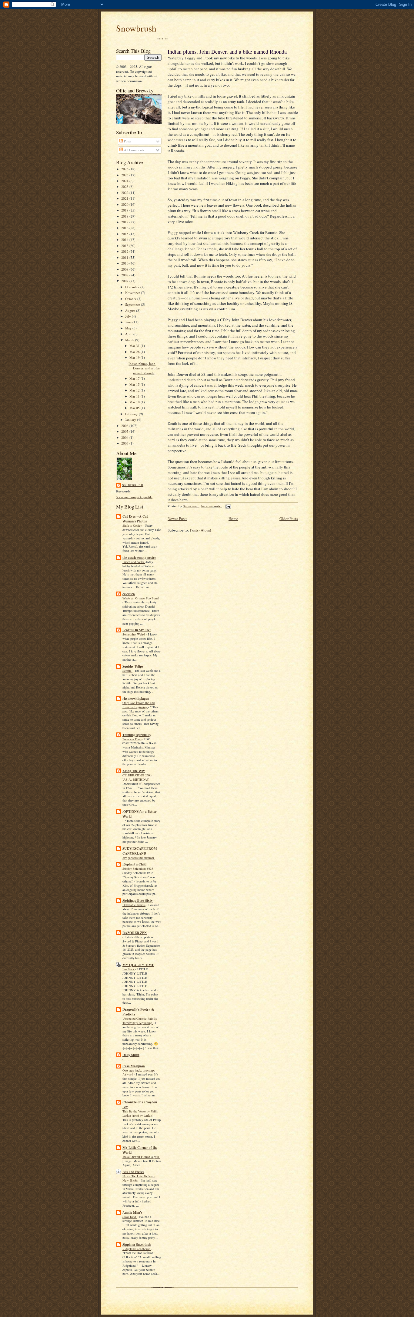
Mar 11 (135, 396)
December (132, 287)
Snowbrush (136, 28)
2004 (125, 437)
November (133, 292)
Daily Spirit (130, 1054)
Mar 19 (135, 357)
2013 (125, 245)
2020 (125, 204)
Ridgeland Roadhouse (136, 1249)
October (131, 298)
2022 (125, 192)
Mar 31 (135, 345)
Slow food (129, 1217)
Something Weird (134, 634)
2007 (125, 280)
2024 (125, 180)
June (128, 322)
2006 (125, 425)
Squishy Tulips (132, 666)
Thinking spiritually (136, 734)
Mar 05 (135, 407)
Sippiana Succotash (136, 1244)
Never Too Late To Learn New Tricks (138, 1178)
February (132, 414)
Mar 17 (135, 378)
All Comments (133, 150)
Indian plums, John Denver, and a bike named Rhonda (144, 368)
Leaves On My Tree (136, 630)
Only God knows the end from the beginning (138, 705)
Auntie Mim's (132, 1212)
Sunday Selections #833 (138, 868)
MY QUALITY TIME (138, 964)
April (129, 334)
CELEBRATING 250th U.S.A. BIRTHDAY (137, 777)
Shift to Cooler (132, 525)
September (133, 304)
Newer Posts (177, 518)
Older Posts (288, 518)
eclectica (128, 594)
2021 (125, 198)
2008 (125, 275)
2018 (125, 216)
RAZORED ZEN (134, 932)
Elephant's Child (134, 864)
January (131, 419)
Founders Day (132, 739)
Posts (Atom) (200, 530)
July (128, 316)
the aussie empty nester (139, 557)
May (128, 328)
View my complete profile (134, 497)
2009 (125, 269)
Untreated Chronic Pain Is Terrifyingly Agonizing (139, 1020)
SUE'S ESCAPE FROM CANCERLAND (139, 851)
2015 (125, 234)
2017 (125, 222)
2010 (125, 263)
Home (233, 518)
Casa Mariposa (133, 1066)
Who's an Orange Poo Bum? (140, 598)
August (130, 310)
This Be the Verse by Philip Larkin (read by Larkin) (140, 1113)
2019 (125, 210)
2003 (125, 443)
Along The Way (133, 771)
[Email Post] (228, 506)
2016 (125, 227)
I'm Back (128, 969)
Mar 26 (135, 351)
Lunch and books (133, 562)
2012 (125, 251)
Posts (127, 141)
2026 (125, 169)
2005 (125, 431)
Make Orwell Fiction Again (141, 1157)
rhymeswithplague (135, 698)
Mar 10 (135, 402)
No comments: (211, 506)
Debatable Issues (133, 905)
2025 (125, 175)
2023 (125, 186)
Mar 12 (135, 390)
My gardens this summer (138, 857)
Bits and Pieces (133, 1171)
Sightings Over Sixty (137, 900)
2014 (125, 239)
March (130, 340)
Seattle (127, 671)
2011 (125, 257)
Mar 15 (135, 384)
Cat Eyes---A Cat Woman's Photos (135, 519)
